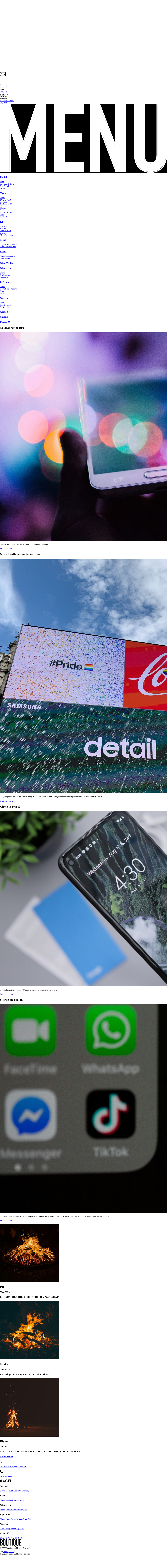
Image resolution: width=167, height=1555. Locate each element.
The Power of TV (6, 204)
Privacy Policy (9, 1552)
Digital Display (6, 212)
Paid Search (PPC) (7, 184)
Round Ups (15, 1529)
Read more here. (6, 548)
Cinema (3, 208)
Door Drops (4, 217)
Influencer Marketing (8, 247)
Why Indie (3, 206)
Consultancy (24, 1491)
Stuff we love (5, 307)
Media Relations (6, 235)
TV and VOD (5, 200)
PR (1, 221)
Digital (3, 177)
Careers (11, 101)
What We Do (6, 263)
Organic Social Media (8, 244)
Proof (3, 251)
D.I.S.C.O (4, 87)
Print (2, 215)
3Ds (22, 1529)
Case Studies (5, 258)
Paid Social (4, 186)
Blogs (2, 303)
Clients (2, 287)
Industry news (5, 305)
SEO (2, 182)
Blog (2, 293)
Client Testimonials (7, 256)
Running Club (5, 277)
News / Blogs (5, 1529)
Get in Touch (6, 1456)
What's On (5, 268)
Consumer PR (5, 231)
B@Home (5, 282)
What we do (4, 92)
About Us (4, 101)
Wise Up (4, 298)
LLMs (2, 188)
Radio (2, 198)
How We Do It (16, 1538)
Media (3, 193)
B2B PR (3, 228)
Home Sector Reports (8, 289)
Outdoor (3, 210)
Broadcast (3, 202)
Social (3, 240)
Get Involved (5, 275)
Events (2, 233)
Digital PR (4, 226)
